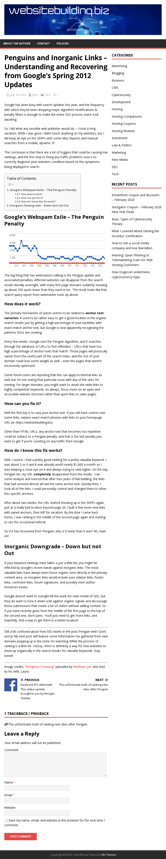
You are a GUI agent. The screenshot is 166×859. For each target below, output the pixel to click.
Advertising (119, 66)
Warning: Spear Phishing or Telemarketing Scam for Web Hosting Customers (132, 260)
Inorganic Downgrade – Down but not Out (39, 205)
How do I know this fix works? (38, 201)
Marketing (119, 152)
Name (9, 782)
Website (10, 807)
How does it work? (32, 194)
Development (121, 102)
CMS (115, 87)
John (35, 95)
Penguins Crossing (39, 667)
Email (8, 795)
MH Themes (109, 855)
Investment (120, 138)
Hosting (117, 109)
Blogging (118, 73)
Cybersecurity (121, 95)
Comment (11, 750)
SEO (48, 95)
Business (118, 80)
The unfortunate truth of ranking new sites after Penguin (47, 724)
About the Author (16, 43)
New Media (120, 160)
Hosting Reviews (123, 131)
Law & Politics (122, 145)
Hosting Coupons (124, 123)
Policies (63, 43)
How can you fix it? (32, 197)
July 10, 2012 (18, 95)
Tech (115, 174)
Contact (43, 43)
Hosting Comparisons (127, 116)
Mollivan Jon (82, 667)
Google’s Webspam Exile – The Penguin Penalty (43, 190)
